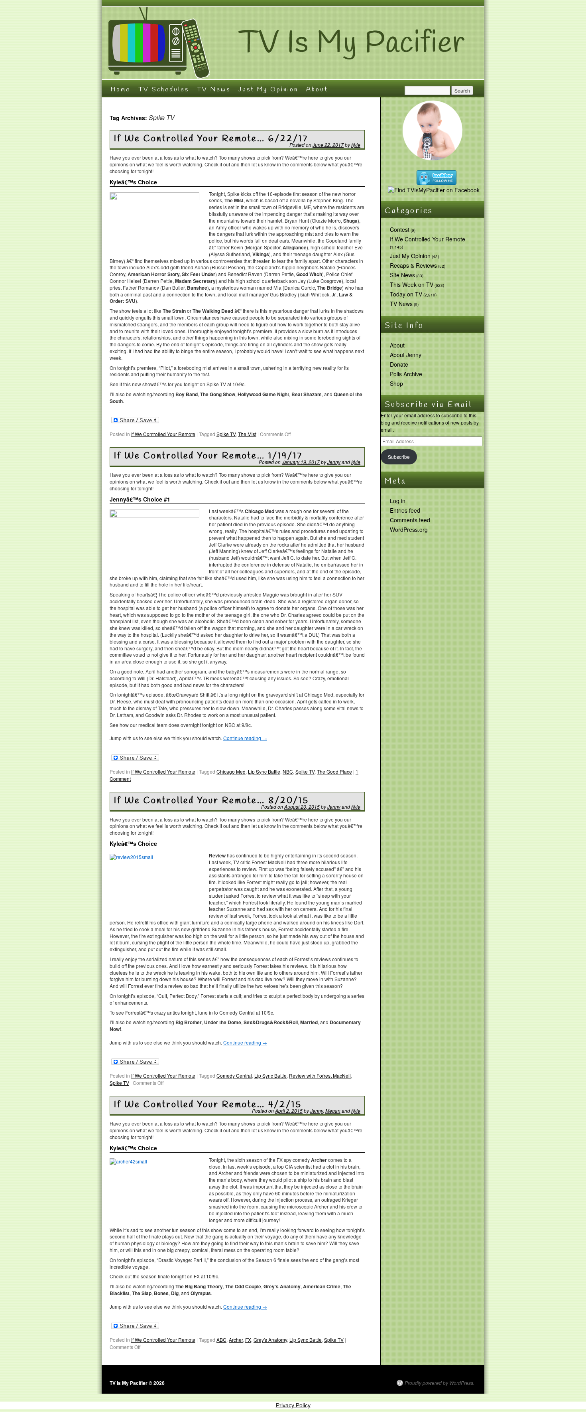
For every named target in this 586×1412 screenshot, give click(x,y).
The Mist (247, 434)
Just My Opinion (268, 89)
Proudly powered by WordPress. (439, 1383)
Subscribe (399, 456)
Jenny (333, 461)
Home (120, 89)
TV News (213, 89)
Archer (236, 1339)
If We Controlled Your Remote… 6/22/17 (211, 139)
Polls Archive (406, 374)
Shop (396, 383)
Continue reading (245, 738)
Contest (399, 229)
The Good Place (334, 771)
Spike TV (226, 434)
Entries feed (405, 510)
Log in (397, 501)
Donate (399, 364)
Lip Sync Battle (264, 771)
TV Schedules (163, 89)
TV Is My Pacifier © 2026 (137, 1382)
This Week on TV (411, 284)
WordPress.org (409, 529)
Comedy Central (234, 1075)
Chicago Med (231, 771)
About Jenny (405, 355)
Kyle (355, 144)
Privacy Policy (293, 1405)
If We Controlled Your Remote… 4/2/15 (208, 1105)
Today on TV (406, 294)
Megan (332, 1110)
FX (248, 1339)
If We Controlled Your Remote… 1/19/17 (208, 456)
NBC (288, 771)
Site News (402, 275)
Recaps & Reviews (413, 265)
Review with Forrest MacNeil (320, 1075)
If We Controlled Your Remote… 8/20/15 (211, 801)
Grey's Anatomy (270, 1339)
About (317, 89)
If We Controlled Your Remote (163, 434)
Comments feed (410, 520)
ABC (221, 1339)
